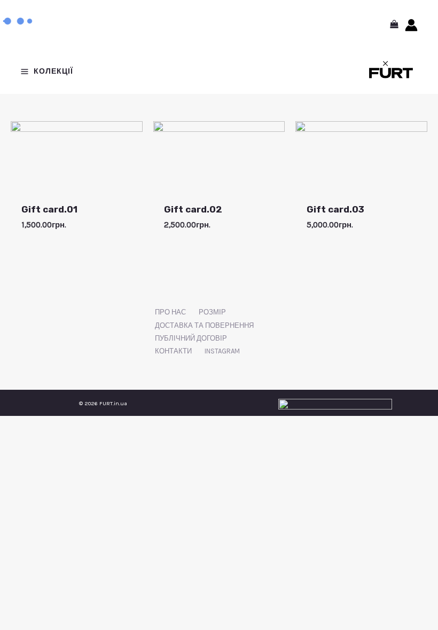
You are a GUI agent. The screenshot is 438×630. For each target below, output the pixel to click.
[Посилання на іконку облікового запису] (411, 25)
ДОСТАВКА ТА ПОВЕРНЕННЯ (204, 325)
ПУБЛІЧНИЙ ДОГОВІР (191, 338)
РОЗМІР (212, 312)
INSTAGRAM (222, 351)
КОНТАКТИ (173, 351)
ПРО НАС (170, 312)
